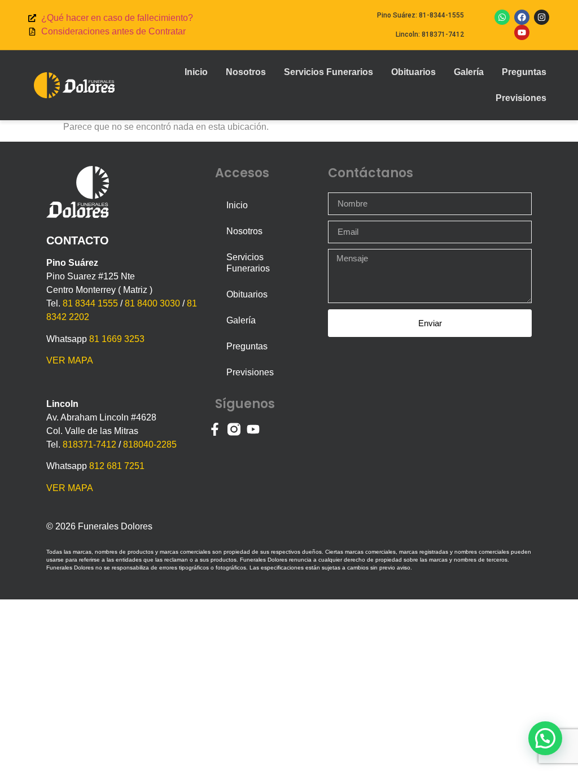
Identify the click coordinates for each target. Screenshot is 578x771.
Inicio (196, 72)
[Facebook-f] (214, 429)
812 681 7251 (116, 466)
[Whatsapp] (502, 17)
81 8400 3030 (152, 303)
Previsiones (521, 98)
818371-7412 (89, 444)
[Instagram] (541, 17)
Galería (469, 72)
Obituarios (413, 72)
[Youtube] (521, 32)
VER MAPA (69, 360)
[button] (545, 738)
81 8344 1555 (90, 303)
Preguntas (524, 72)
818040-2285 (150, 444)
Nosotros (246, 72)
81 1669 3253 (116, 339)
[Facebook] (521, 17)
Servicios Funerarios (328, 72)
